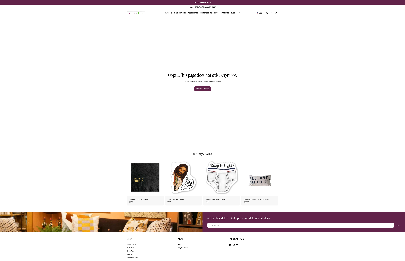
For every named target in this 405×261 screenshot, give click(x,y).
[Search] (267, 13)
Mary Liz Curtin (183, 248)
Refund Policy (131, 244)
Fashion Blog (131, 254)
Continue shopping (202, 89)
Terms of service (132, 258)
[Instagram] (233, 244)
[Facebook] (230, 244)
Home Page (130, 251)
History (180, 244)
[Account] (271, 13)
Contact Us (130, 248)
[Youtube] (237, 244)
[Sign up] (398, 225)
